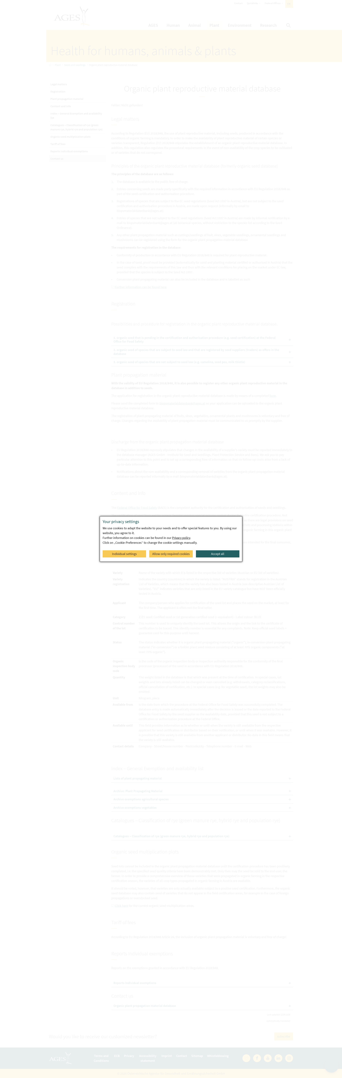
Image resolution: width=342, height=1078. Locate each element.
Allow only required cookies (171, 554)
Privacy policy (181, 538)
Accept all (217, 554)
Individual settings (124, 554)
